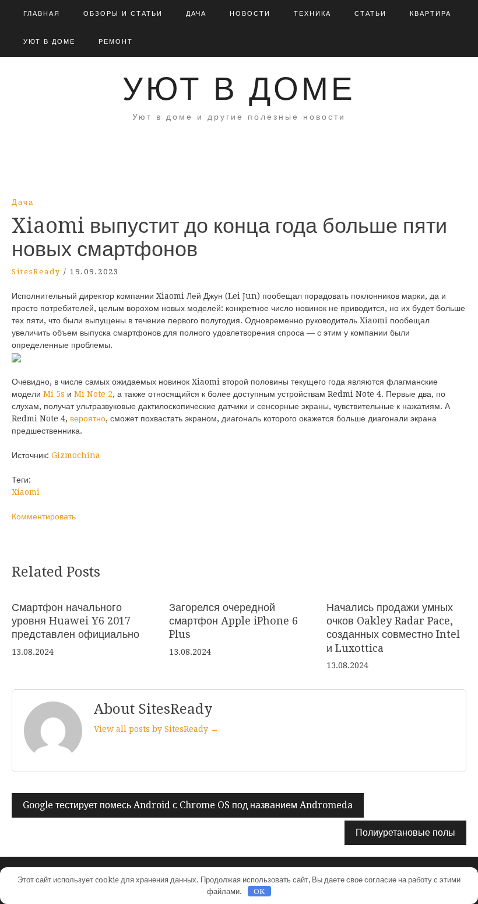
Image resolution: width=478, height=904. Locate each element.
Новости (250, 14)
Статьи (370, 14)
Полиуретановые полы (405, 832)
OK (259, 891)
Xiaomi (26, 492)
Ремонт (116, 42)
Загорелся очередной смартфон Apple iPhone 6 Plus (233, 621)
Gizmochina (75, 455)
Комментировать (44, 516)
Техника (312, 14)
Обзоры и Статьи (123, 14)
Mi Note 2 (93, 394)
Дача (196, 14)
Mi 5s (54, 394)
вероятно (88, 418)
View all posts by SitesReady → (156, 729)
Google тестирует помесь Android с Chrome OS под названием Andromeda (188, 805)
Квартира (430, 14)
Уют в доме (49, 42)
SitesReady (36, 271)
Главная (41, 14)
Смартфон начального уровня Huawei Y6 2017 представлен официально (75, 621)
